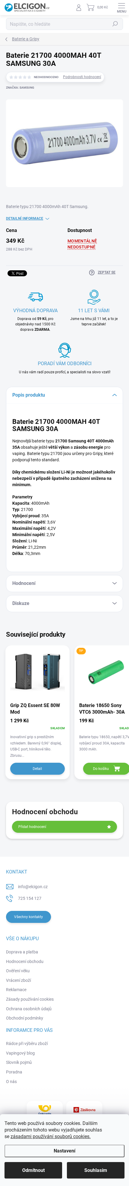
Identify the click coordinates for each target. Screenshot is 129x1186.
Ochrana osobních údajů (29, 1008)
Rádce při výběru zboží (27, 1043)
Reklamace (16, 989)
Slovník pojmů (19, 1062)
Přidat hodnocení (32, 827)
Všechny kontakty (28, 917)
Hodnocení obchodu (25, 961)
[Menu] (121, 7)
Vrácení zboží (18, 980)
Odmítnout (33, 1170)
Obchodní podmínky (24, 1018)
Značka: (20, 87)
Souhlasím (95, 1170)
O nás (11, 1081)
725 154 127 (29, 898)
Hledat (115, 24)
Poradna (14, 1072)
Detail (37, 769)
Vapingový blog (20, 1053)
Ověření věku (18, 970)
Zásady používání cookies (30, 999)
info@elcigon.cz (33, 886)
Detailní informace (24, 218)
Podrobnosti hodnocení (82, 77)
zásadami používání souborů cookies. (50, 1136)
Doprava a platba (22, 952)
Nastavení (64, 1151)
